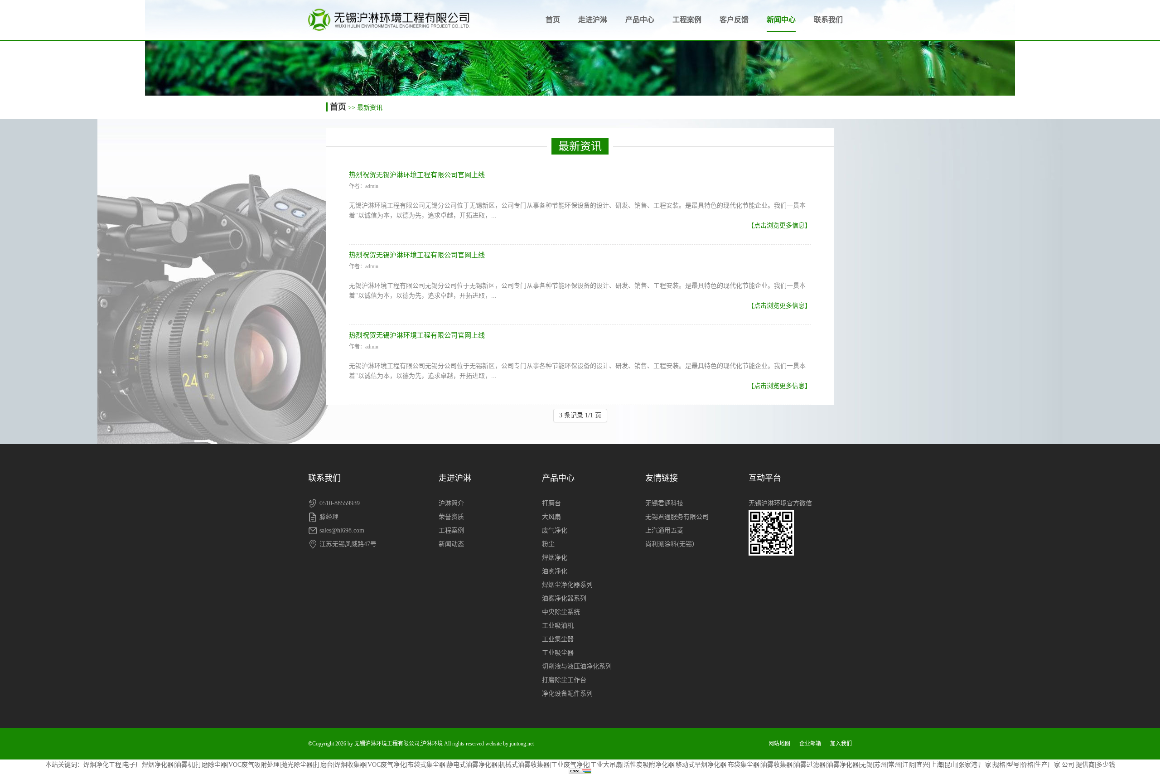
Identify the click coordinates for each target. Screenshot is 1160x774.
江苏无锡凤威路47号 (348, 544)
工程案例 (686, 20)
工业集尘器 (558, 639)
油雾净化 (554, 571)
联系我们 (828, 20)
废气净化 (554, 530)
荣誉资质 (451, 516)
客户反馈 (734, 20)
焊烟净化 (554, 557)
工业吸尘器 (558, 652)
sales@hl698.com (341, 530)
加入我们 (841, 743)
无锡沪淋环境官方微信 (780, 503)
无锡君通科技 (664, 503)
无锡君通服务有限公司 (677, 516)
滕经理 (328, 516)
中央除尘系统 (561, 612)
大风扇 (551, 516)
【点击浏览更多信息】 (779, 225)
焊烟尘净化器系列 (567, 584)
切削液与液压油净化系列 (577, 666)
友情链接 (661, 478)
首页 (553, 20)
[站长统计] (580, 771)
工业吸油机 (558, 625)
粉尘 (548, 544)
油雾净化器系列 (564, 598)
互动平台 (765, 478)
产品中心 (639, 20)
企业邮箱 (810, 743)
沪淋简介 (451, 503)
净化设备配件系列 (567, 693)
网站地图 (779, 743)
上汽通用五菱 (664, 530)
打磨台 (551, 503)
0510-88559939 (339, 503)
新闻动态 (451, 544)
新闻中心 (781, 20)
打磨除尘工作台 (564, 680)
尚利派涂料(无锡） (671, 544)
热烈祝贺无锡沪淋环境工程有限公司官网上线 (417, 175)
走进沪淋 (592, 20)
